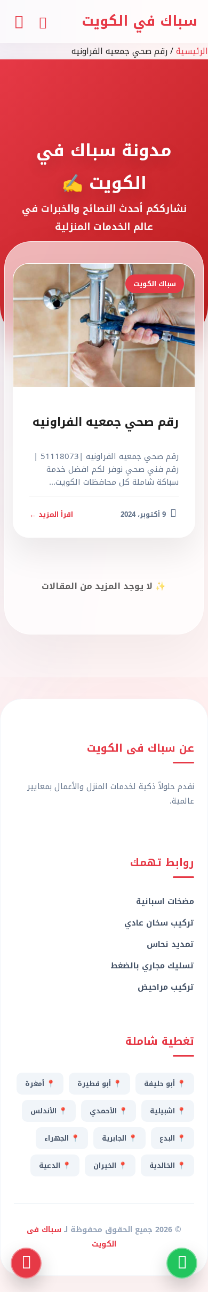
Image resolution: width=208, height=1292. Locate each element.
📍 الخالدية (167, 1165)
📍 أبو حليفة (165, 1083)
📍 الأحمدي (108, 1111)
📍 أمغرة (40, 1083)
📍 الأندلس (48, 1111)
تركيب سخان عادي (159, 922)
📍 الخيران (110, 1165)
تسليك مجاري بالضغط (152, 965)
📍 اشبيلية (168, 1111)
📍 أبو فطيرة (99, 1083)
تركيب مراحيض (166, 987)
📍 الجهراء (61, 1138)
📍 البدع (172, 1138)
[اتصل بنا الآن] (26, 1263)
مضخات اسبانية (165, 901)
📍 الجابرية (119, 1138)
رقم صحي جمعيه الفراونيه (106, 422)
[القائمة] (19, 21)
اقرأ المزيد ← (51, 514)
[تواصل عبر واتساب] (181, 1263)
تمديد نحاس (170, 944)
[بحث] (43, 21)
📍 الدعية (55, 1165)
